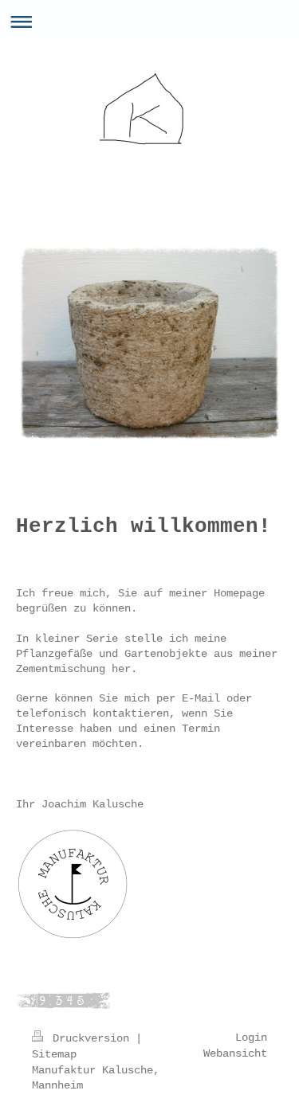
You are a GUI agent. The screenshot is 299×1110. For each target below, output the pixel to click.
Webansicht (235, 1053)
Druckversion (91, 1038)
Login (251, 1037)
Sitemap (54, 1054)
